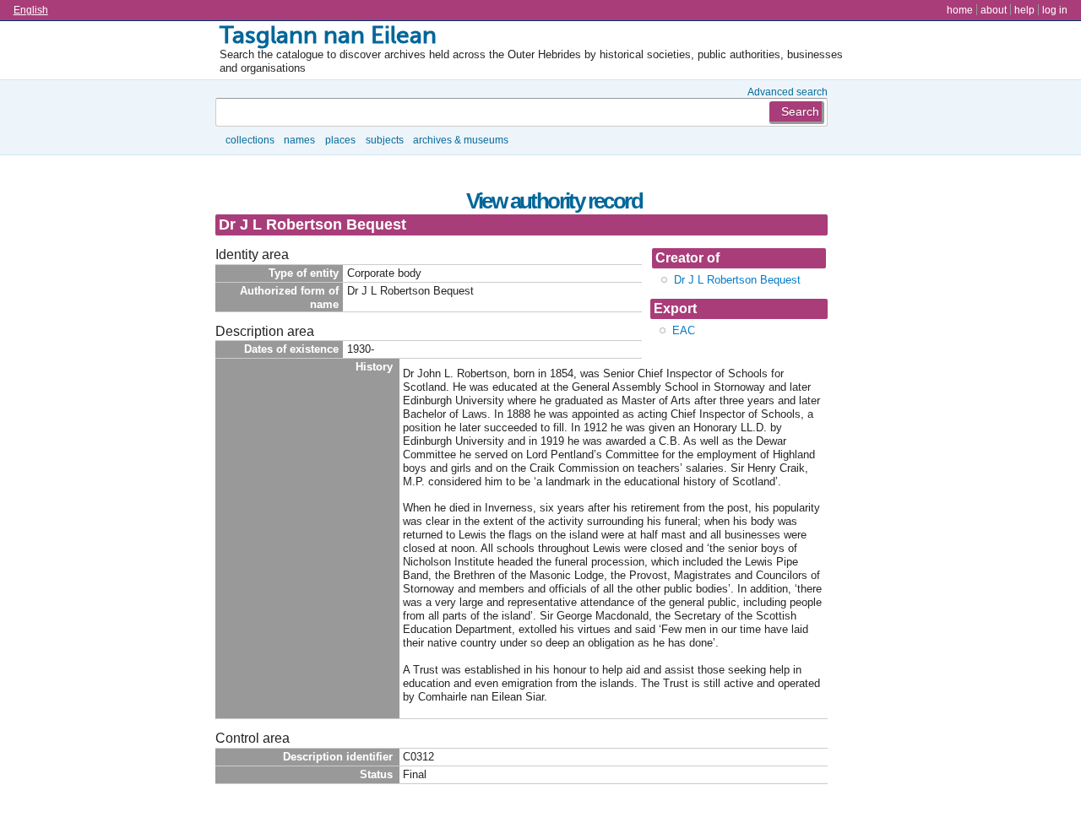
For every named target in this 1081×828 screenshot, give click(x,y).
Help (1024, 9)
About (994, 9)
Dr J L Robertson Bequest (737, 279)
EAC (683, 330)
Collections (249, 139)
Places (340, 139)
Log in (1054, 9)
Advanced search (787, 91)
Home (960, 9)
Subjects (385, 139)
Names (299, 139)
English (31, 9)
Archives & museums (460, 139)
